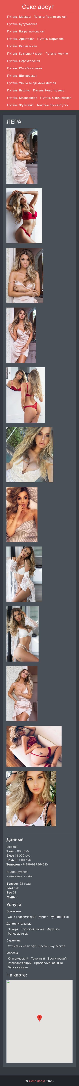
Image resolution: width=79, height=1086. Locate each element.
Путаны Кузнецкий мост (25, 53)
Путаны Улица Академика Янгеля (31, 83)
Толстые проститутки (53, 105)
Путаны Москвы (19, 16)
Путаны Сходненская (55, 98)
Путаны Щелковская (22, 75)
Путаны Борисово (50, 39)
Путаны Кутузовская (22, 24)
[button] (39, 1018)
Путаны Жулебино (20, 105)
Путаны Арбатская (20, 39)
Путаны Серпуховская (23, 61)
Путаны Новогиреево (48, 90)
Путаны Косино (57, 53)
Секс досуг (38, 6)
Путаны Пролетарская (50, 16)
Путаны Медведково (22, 98)
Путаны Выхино (18, 90)
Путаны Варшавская (22, 46)
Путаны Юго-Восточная (24, 68)
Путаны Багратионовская (25, 31)
